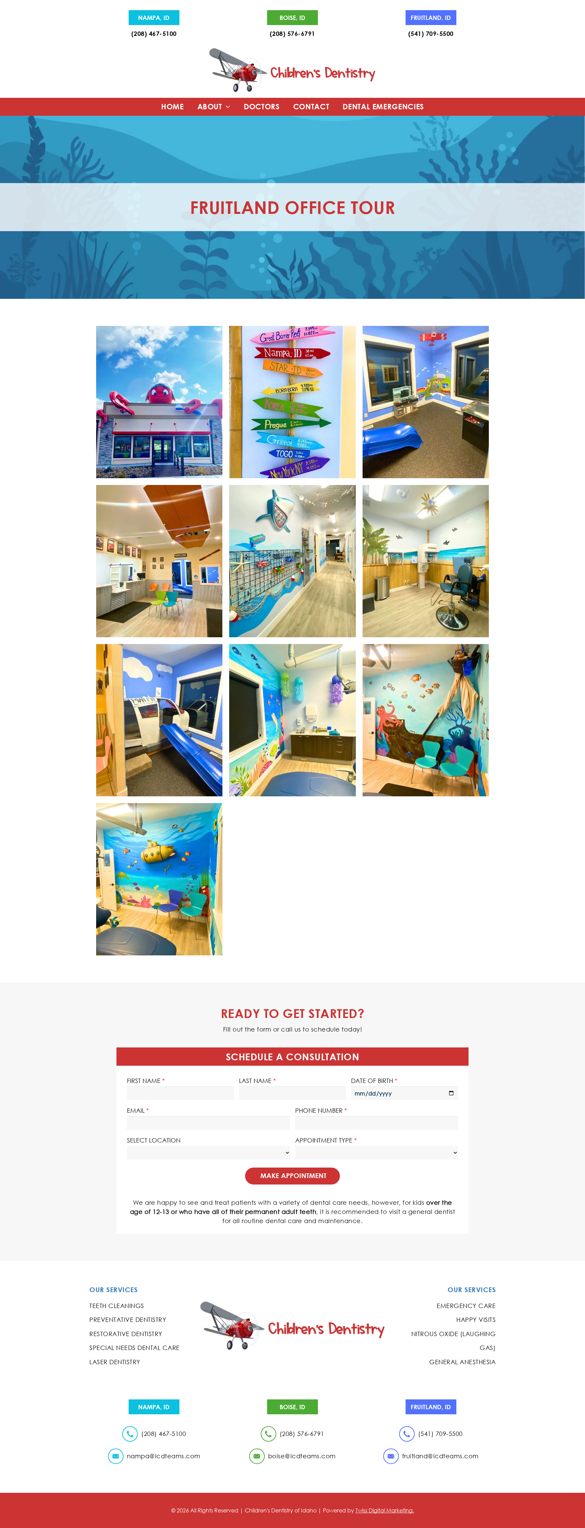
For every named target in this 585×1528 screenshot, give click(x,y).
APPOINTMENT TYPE (323, 1140)
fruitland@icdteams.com (440, 1456)
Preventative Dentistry (127, 1319)
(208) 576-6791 (302, 1433)
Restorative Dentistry (125, 1333)
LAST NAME (255, 1080)
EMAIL (136, 1110)
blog (292, 1352)
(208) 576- (285, 33)
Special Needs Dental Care (134, 1347)
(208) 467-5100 (154, 33)
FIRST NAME (143, 1080)
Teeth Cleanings (116, 1305)
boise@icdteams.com (302, 1456)
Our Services (113, 1289)
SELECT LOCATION (153, 1140)
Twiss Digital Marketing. (384, 1510)
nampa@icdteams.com (163, 1456)
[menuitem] (172, 106)
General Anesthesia (462, 1362)
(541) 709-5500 (431, 33)
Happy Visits (476, 1319)
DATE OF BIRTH (372, 1080)
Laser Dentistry (114, 1362)
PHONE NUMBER (319, 1110)
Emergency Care (466, 1305)
